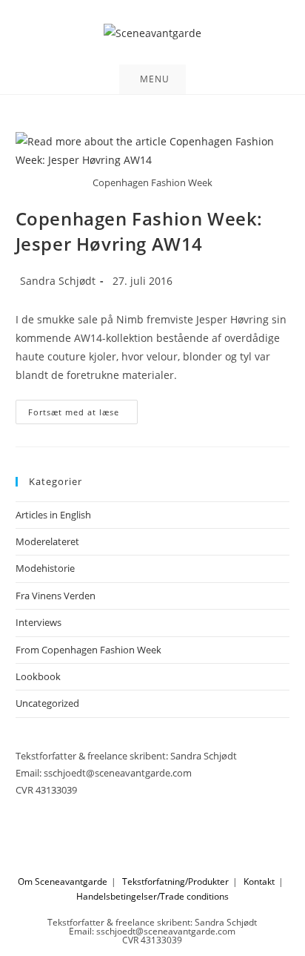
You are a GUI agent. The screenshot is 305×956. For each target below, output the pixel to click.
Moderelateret (47, 541)
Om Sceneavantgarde (62, 881)
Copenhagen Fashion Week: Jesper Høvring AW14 (139, 231)
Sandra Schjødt (57, 281)
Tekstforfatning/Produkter (175, 881)
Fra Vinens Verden (55, 595)
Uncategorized (47, 703)
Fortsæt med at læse (83, 414)
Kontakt (259, 881)
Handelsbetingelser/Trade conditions (152, 896)
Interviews (38, 622)
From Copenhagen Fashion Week (88, 649)
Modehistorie (45, 568)
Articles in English (53, 514)
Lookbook (38, 676)
